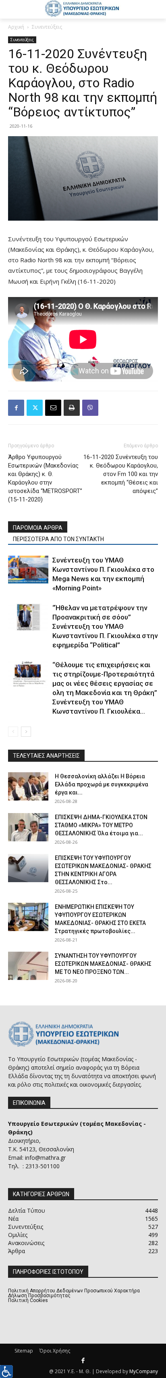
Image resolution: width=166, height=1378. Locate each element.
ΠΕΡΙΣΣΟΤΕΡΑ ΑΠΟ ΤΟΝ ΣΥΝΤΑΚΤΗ (58, 539)
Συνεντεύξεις (47, 26)
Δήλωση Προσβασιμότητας (39, 1295)
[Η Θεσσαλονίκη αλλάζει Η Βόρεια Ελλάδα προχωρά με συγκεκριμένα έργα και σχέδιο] (28, 786)
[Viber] (90, 408)
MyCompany (143, 1371)
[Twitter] (35, 408)
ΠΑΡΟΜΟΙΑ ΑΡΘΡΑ (37, 528)
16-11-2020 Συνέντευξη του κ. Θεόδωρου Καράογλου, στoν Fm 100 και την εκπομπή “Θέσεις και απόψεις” (120, 474)
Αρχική (16, 26)
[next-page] (26, 732)
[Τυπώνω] (72, 408)
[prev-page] (13, 732)
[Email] (53, 408)
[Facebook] (16, 408)
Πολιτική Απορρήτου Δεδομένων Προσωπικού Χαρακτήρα (74, 1291)
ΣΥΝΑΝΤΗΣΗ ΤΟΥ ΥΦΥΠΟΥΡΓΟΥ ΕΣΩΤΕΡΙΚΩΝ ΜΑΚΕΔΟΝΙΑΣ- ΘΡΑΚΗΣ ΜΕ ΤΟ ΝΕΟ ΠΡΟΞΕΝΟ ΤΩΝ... (103, 963)
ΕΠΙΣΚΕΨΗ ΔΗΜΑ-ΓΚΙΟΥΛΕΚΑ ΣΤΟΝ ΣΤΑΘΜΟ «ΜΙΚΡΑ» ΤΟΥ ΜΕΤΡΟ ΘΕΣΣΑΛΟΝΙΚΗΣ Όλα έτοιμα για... (101, 825)
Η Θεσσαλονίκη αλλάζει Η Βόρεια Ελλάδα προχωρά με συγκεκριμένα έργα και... (101, 784)
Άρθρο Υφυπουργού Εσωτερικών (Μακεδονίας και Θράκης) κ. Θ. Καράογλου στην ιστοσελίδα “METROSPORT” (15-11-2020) (45, 478)
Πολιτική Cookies (28, 1300)
